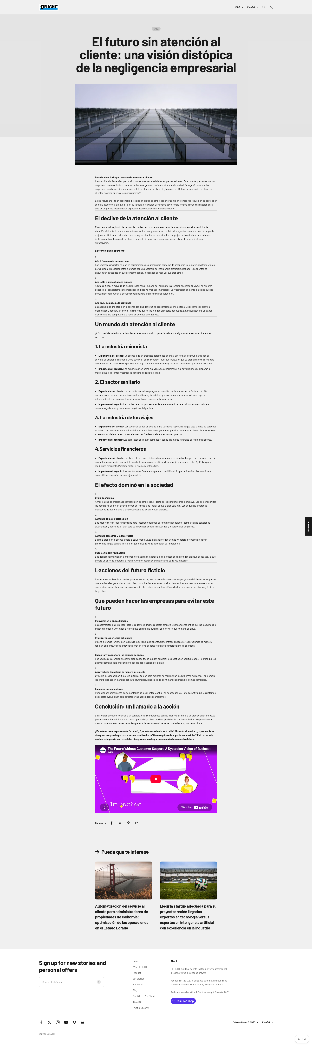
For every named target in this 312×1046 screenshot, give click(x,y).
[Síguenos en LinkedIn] (82, 1022)
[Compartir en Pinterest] (128, 823)
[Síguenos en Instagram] (58, 1022)
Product (137, 972)
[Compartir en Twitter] (120, 823)
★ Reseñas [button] (308, 526)
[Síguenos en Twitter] (49, 1022)
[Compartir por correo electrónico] (137, 823)
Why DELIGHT (140, 966)
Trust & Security (141, 1007)
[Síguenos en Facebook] (41, 1022)
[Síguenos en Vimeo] (74, 1022)
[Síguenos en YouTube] (66, 1022)
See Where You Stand (144, 996)
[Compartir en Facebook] (111, 823)
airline (156, 29)
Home (136, 961)
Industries (138, 984)
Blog (135, 990)
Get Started (138, 978)
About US (137, 1001)
